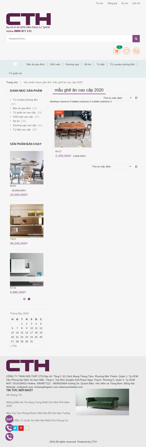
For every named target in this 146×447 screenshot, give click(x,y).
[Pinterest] (21, 428)
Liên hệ (136, 3)
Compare (136, 51)
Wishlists (126, 51)
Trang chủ (15, 64)
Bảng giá (112, 3)
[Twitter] (15, 428)
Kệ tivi (87, 64)
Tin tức (99, 3)
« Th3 (13, 345)
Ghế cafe (55, 64)
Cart (116, 51)
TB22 (13, 239)
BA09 (13, 185)
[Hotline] (9, 428)
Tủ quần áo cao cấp (24, 112)
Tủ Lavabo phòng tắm (122, 64)
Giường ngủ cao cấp (24, 125)
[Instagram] (27, 428)
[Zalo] (9, 419)
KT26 (13, 287)
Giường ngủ (72, 64)
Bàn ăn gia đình (36, 64)
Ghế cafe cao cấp (23, 116)
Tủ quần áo (15, 73)
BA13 (58, 151)
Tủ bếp (101, 64)
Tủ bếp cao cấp (22, 129)
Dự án (124, 3)
